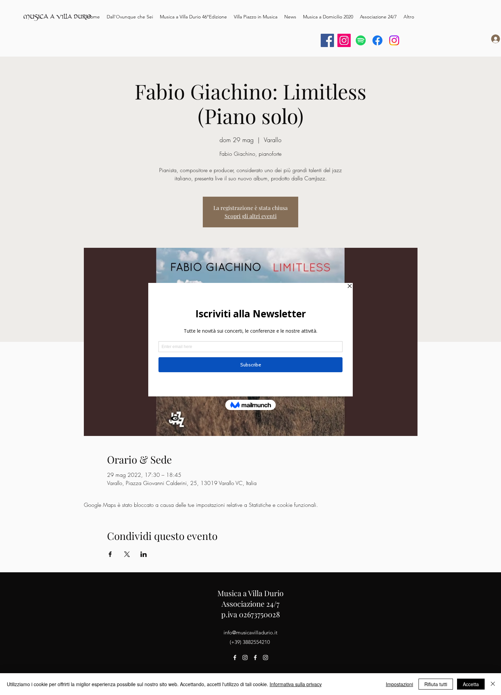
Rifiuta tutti (435, 684)
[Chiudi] (493, 684)
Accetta (471, 684)
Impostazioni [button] (399, 684)
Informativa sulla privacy (296, 684)
